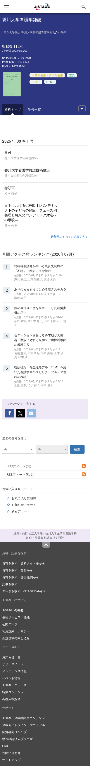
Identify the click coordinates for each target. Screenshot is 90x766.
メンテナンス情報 (14, 671)
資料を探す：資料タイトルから (23, 563)
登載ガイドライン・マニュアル (23, 725)
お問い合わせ (11, 753)
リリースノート (13, 664)
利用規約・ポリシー (16, 631)
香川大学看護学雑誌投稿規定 (27, 170)
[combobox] (18, 449)
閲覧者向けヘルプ (14, 732)
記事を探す (9, 584)
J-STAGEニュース (14, 685)
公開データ (9, 624)
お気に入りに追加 (24, 498)
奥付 (7, 152)
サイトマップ (11, 760)
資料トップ (12, 109)
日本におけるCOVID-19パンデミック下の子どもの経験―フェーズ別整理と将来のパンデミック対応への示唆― (31, 212)
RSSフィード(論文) (21, 474)
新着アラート (21, 511)
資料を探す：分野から (17, 570)
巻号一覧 (34, 109)
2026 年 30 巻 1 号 (18, 141)
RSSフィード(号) (19, 466)
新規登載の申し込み (16, 638)
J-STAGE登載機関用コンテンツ (23, 718)
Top (46, 545)
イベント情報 (11, 678)
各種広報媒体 (11, 699)
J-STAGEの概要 (12, 610)
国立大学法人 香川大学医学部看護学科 (27, 32)
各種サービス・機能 (16, 617)
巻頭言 (9, 187)
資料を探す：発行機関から (20, 577)
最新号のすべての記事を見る (69, 237)
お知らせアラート (24, 505)
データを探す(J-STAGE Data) (22, 591)
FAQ (5, 746)
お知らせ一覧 (11, 657)
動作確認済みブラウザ (17, 739)
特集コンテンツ (13, 692)
